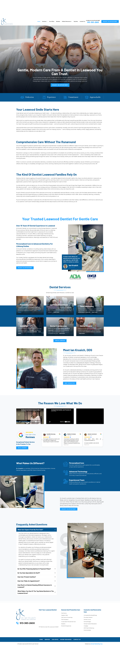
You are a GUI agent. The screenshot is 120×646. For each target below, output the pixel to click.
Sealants (63, 623)
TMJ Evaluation (64, 619)
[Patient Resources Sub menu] (71, 21)
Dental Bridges (87, 621)
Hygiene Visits (64, 615)
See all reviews (22, 447)
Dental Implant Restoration (90, 623)
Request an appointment (110, 21)
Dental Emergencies (66, 625)
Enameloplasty (87, 630)
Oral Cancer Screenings (66, 617)
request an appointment (60, 85)
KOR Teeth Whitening (89, 628)
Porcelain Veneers (88, 617)
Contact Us (82, 21)
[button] (103, 440)
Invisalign (86, 625)
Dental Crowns (87, 619)
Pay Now (76, 21)
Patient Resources (66, 21)
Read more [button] (45, 444)
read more (56, 312)
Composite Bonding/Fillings (90, 615)
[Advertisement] (60, 9)
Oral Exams (64, 613)
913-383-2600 (27, 623)
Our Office (51, 21)
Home (38, 21)
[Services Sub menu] (46, 21)
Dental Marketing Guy (96, 643)
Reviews (58, 21)
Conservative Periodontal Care (68, 621)
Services (44, 21)
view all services (60, 340)
